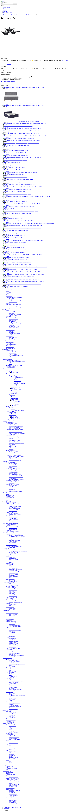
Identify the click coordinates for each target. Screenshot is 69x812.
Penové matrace (12, 632)
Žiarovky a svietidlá (10, 607)
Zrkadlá (10, 467)
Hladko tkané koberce (13, 660)
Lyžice (10, 745)
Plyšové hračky (14, 372)
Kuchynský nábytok (10, 450)
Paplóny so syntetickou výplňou (18, 695)
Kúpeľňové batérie (13, 485)
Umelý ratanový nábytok (14, 803)
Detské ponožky (14, 417)
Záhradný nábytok (7, 771)
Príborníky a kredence (13, 519)
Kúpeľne (5, 461)
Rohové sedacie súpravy (14, 568)
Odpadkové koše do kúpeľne (15, 474)
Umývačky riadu (12, 447)
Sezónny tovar (6, 610)
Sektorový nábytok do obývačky (13, 571)
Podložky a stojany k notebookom (13, 419)
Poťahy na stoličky (13, 676)
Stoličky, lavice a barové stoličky (13, 503)
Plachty (15, 379)
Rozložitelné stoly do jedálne (15, 514)
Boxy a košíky (9, 711)
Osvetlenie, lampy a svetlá (8, 582)
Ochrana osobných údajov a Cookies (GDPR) (13, 807)
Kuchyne (5, 421)
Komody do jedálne (13, 517)
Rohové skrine (12, 654)
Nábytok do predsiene (10, 539)
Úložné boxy (14, 393)
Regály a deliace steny (13, 576)
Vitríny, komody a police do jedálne (13, 515)
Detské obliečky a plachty (14, 333)
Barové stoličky (6, 7)
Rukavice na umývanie (13, 682)
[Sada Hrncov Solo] (11, 40)
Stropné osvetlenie (12, 594)
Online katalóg (6, 808)
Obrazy (7, 293)
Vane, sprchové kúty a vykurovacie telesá (15, 488)
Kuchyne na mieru (10, 422)
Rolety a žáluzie (9, 667)
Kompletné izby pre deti (14, 326)
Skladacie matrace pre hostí (14, 635)
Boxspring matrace (13, 628)
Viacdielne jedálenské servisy (15, 758)
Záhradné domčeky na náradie (12, 778)
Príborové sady (12, 747)
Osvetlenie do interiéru (11, 587)
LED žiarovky (12, 605)
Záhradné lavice (12, 791)
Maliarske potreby (10, 347)
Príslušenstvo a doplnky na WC (12, 480)
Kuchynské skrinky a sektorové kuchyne (14, 429)
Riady (7, 750)
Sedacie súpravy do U (13, 570)
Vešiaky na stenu (12, 543)
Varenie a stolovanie (20, 14)
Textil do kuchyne (10, 672)
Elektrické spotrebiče (7, 359)
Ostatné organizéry (10, 718)
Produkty (13, 14)
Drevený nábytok (12, 801)
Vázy (10, 308)
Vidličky (10, 749)
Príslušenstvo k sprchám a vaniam (16, 477)
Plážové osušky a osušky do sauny (16, 681)
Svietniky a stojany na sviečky (15, 300)
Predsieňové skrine (13, 541)
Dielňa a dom (6, 341)
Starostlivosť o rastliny (13, 777)
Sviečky (10, 299)
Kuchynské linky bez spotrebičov (16, 426)
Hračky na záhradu (13, 780)
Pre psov (13, 409)
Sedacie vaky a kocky (13, 559)
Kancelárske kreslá (13, 529)
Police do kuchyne (13, 452)
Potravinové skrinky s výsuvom (15, 432)
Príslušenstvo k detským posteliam (18, 324)
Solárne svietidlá (12, 600)
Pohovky (10, 566)
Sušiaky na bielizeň (13, 354)
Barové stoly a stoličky (11, 502)
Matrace (13, 395)
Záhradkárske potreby (10, 775)
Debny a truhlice (12, 712)
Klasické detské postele (16, 322)
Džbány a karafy (12, 751)
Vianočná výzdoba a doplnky (12, 613)
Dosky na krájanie (12, 735)
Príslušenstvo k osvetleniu (11, 597)
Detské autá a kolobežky (14, 337)
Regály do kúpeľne (13, 464)
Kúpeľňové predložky (13, 473)
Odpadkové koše (9, 350)
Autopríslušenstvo (10, 342)
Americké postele (12, 638)
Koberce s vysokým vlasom (14, 661)
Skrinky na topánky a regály (12, 545)
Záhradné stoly (9, 797)
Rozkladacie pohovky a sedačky (15, 569)
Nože (10, 746)
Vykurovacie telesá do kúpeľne (15, 491)
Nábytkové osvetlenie (13, 552)
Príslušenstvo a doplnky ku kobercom (17, 664)
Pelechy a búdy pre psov (19, 410)
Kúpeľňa (13, 388)
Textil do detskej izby (10, 330)
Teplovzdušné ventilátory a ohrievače (16, 479)
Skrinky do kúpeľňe (13, 466)
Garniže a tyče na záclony (14, 703)
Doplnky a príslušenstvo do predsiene (14, 534)
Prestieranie (11, 677)
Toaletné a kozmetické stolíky (15, 626)
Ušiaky (10, 562)
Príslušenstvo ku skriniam (14, 653)
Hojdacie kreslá (12, 557)
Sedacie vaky (11, 328)
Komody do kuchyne (13, 451)
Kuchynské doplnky (10, 733)
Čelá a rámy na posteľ (13, 641)
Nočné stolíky (17, 401)
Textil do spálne (9, 692)
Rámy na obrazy (9, 294)
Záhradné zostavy (9, 799)
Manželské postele (12, 644)
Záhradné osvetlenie (10, 788)
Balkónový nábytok (7, 12)
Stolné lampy (11, 593)
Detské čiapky (14, 416)
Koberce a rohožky (10, 659)
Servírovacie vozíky (13, 453)
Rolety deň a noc (12, 671)
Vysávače (11, 362)
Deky (15, 378)
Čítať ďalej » (65, 60)
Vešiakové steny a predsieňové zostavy (14, 546)
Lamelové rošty (9, 620)
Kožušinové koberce (13, 662)
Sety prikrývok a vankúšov (19, 383)
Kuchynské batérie (13, 457)
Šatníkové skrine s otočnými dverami (16, 655)
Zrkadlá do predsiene (10, 547)
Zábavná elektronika (10, 367)
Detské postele (12, 321)
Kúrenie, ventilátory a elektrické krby (14, 365)
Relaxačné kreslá (12, 558)
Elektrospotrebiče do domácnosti (13, 360)
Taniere (10, 756)
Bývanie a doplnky (13, 375)
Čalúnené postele (12, 639)
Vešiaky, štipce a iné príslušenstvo (16, 355)
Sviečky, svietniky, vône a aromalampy (14, 297)
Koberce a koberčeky (15, 387)
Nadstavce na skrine (13, 650)
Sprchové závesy (12, 478)
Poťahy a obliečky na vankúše (15, 689)
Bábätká (7, 310)
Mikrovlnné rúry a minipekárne (15, 441)
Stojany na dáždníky (13, 537)
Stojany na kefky (17, 389)
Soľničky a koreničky (13, 732)
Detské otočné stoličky (13, 319)
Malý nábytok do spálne (11, 621)
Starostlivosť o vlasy (10, 366)
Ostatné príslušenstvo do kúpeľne (16, 475)
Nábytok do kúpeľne (10, 462)
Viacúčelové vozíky (10, 721)
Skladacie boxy (12, 715)
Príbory (7, 744)
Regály (7, 498)
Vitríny (7, 500)
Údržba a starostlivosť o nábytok (16, 554)
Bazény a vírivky (9, 772)
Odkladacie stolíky (10, 497)
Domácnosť (5, 349)
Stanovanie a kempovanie (11, 768)
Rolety (10, 670)
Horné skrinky (12, 430)
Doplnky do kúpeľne (13, 469)
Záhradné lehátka (12, 792)
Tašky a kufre (9, 769)
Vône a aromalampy (13, 302)
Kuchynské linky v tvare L (14, 428)
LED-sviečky (11, 298)
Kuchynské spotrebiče (10, 435)
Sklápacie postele (12, 647)
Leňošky (10, 565)
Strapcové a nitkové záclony (15, 706)
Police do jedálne (12, 518)
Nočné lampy (11, 591)
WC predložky (12, 483)
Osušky (10, 679)
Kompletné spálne (10, 619)
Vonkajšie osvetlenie (10, 599)
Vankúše (5, 11)
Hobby (7, 406)
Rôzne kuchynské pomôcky (14, 739)
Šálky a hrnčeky (12, 755)
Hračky (10, 371)
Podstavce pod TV (13, 553)
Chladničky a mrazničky (14, 436)
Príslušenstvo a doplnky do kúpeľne (13, 468)
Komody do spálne (13, 622)
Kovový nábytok (12, 802)
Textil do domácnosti (7, 658)
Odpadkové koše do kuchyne (15, 460)
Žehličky (10, 364)
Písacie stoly (5, 8)
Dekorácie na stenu (13, 305)
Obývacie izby (6, 548)
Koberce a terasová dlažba (14, 782)
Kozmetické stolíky (10, 495)
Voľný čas (5, 764)
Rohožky (11, 665)
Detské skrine (11, 325)
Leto (7, 611)
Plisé (10, 669)
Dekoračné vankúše (13, 687)
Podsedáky (11, 783)
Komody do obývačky (13, 573)
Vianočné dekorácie (13, 614)
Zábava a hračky (9, 336)
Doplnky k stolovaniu (10, 724)
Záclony (10, 707)
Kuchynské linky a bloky (11, 423)
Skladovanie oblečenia (10, 720)
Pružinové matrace (13, 633)
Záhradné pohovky (13, 794)
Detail (7, 88)
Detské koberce (12, 332)
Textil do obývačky (10, 686)
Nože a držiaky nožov (13, 738)
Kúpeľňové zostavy (13, 463)
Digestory (11, 438)
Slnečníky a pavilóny (10, 774)
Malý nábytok (6, 492)
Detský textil (11, 313)
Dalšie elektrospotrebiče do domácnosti (17, 361)
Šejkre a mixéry (12, 444)
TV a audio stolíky (13, 581)
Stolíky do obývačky (10, 579)
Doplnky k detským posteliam (15, 334)
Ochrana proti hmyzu (10, 348)
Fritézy (10, 439)
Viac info (9, 64)
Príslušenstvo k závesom (14, 705)
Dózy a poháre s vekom (14, 737)
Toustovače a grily (12, 446)
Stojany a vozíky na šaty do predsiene (17, 536)
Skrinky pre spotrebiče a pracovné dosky (17, 433)
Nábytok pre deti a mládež (11, 317)
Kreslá (7, 556)
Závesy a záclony (9, 701)
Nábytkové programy (13, 574)
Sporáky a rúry (12, 445)
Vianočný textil (12, 615)
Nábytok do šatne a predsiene (9, 532)
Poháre (7, 741)
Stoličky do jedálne (13, 511)
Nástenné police (12, 575)
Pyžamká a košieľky (15, 418)
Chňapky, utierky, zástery (14, 673)
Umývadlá (11, 486)
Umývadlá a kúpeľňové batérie (12, 484)
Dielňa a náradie (9, 345)
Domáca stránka (6, 14)
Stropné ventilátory (10, 598)
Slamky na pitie (12, 730)
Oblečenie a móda (10, 411)
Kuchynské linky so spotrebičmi (15, 427)
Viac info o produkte (8, 81)
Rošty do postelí (14, 398)
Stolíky (12, 400)
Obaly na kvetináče (10, 292)
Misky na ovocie (12, 726)
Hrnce (31, 14)
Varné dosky (11, 449)
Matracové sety (12, 631)
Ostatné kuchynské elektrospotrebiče (16, 443)
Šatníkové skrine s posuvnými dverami (17, 656)
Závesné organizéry (10, 722)
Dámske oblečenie (12, 412)
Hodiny (7, 291)
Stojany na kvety (9, 296)
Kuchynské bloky (12, 424)
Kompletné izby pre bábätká (15, 314)
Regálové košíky (12, 713)
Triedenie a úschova (7, 710)
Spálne (4, 616)
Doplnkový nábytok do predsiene (16, 535)
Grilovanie (8, 773)
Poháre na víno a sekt (13, 743)
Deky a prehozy (12, 688)
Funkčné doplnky (9, 766)
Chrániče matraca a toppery (12, 617)
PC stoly (16, 402)
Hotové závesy (12, 704)
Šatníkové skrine (9, 649)
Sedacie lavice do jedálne (14, 509)
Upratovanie (8, 358)
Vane (10, 490)
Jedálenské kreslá (12, 507)
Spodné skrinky (12, 434)
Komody (8, 494)
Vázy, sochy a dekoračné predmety (13, 304)
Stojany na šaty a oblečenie (14, 625)
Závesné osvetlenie (13, 596)
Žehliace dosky (12, 356)
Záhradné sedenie (9, 789)
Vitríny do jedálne (12, 520)
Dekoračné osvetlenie (13, 585)
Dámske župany (14, 413)
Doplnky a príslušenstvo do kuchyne (16, 456)
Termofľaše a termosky (13, 757)
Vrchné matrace (12, 636)
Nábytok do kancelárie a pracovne (10, 523)
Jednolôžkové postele (13, 643)
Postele (4, 10)
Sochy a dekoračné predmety (15, 306)
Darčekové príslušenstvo (11, 344)
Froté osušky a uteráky (13, 472)
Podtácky (11, 727)
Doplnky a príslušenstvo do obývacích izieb (18, 551)
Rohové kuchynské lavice (14, 508)
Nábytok (10, 394)
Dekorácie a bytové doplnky (9, 289)
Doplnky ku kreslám (13, 528)
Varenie (27, 14)
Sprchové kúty (12, 489)
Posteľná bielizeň (17, 381)
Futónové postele (12, 642)
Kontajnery (8, 525)
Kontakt (5, 806)
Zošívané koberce (12, 666)
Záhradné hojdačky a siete (14, 790)
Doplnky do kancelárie (11, 524)
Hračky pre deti (12, 338)
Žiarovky (8, 603)
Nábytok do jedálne (7, 501)
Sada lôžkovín (12, 699)
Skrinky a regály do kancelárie (12, 531)
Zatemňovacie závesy (13, 709)
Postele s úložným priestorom (15, 645)
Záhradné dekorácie (13, 786)
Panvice (10, 762)
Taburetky (13, 405)
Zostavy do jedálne (10, 522)
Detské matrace (9, 316)
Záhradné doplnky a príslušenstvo (13, 779)
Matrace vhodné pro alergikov (15, 630)
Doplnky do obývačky (10, 549)
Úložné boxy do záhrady (14, 784)
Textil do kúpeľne (10, 678)
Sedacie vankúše (12, 690)
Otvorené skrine (12, 652)
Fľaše (10, 752)
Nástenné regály (9, 496)
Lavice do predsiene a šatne (14, 540)
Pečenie (7, 740)
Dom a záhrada (9, 373)
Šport (7, 767)
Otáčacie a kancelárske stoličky (12, 526)
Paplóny (10, 694)
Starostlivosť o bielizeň (11, 351)
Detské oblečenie (12, 415)
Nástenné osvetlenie (13, 590)
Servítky (10, 729)
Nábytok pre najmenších (14, 327)
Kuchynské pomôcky (10, 734)
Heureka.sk (5, 368)
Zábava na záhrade (13, 339)
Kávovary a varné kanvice (14, 440)
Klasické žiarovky (12, 604)
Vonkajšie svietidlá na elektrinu (15, 602)
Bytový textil (14, 376)
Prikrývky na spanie (18, 382)
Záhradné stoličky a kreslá (14, 795)
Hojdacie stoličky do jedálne (15, 506)
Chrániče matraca (12, 693)
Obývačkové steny (10, 563)
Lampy (15, 392)
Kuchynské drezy (12, 458)
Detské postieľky (12, 311)
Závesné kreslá (12, 796)
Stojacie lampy (12, 592)
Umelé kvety (8, 303)
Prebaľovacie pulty (13, 315)
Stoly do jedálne (9, 512)
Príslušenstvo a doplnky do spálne (13, 648)
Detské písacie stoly (13, 320)
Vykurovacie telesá (13, 785)
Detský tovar (8, 370)
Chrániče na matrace (18, 377)
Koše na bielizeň (12, 353)
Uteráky (15, 384)
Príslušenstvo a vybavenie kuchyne (13, 455)
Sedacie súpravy (14, 399)
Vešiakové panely (12, 542)
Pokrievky (11, 763)
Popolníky (11, 728)
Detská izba (5, 309)
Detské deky (11, 331)
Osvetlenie (13, 390)
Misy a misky (11, 754)
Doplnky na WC (12, 481)
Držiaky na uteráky (13, 471)
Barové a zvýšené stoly (13, 513)
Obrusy (10, 675)
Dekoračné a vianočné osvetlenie (13, 583)
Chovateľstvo (9, 343)
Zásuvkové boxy (12, 717)
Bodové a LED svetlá (13, 588)
